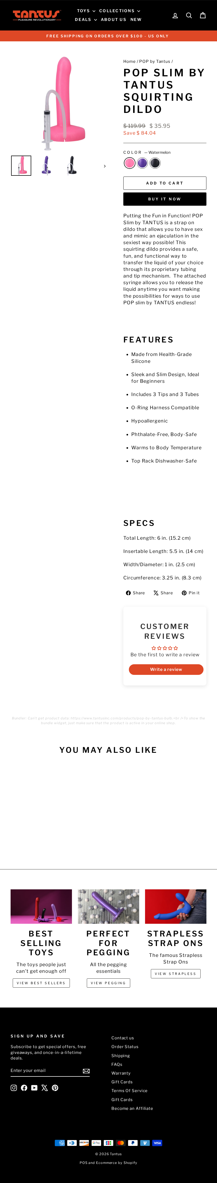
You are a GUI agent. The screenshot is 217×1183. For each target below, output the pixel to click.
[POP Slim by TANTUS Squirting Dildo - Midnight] (40, 837)
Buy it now (165, 199)
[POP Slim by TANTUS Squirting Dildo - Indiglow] (32, 837)
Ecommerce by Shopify (116, 1163)
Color (146, 152)
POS (84, 1163)
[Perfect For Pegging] (108, 906)
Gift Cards (122, 1081)
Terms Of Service (129, 1090)
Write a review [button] (166, 669)
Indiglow (142, 163)
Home (129, 61)
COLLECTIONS (117, 10)
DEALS (84, 19)
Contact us (122, 1037)
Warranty (121, 1073)
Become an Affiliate (132, 1108)
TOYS (84, 10)
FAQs (117, 1064)
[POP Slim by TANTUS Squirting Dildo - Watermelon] (25, 837)
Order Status (125, 1046)
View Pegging (108, 983)
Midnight (155, 163)
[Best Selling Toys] (41, 906)
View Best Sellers (41, 983)
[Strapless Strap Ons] (175, 906)
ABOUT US (113, 19)
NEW (136, 19)
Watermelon (129, 163)
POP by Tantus (154, 61)
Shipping (120, 1055)
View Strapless (175, 974)
